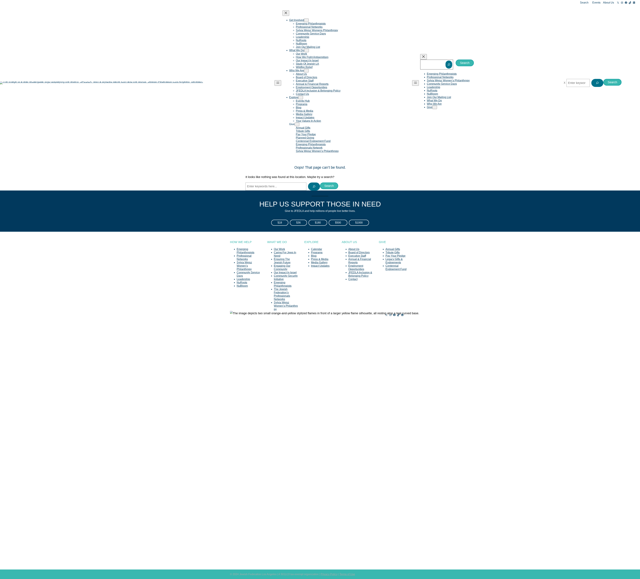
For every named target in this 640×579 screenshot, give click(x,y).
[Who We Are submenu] (306, 70)
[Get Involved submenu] (306, 20)
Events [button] (596, 2)
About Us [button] (608, 2)
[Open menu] (277, 83)
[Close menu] (285, 13)
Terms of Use (347, 574)
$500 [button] (338, 222)
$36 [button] (298, 222)
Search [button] (584, 2)
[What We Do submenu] (306, 50)
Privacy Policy (329, 574)
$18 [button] (280, 222)
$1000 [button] (359, 222)
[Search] (449, 65)
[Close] (564, 83)
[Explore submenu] (300, 97)
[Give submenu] (297, 124)
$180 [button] (318, 222)
